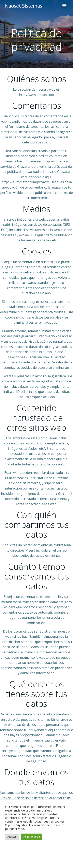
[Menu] (64, 5)
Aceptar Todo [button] (32, 836)
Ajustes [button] (12, 836)
